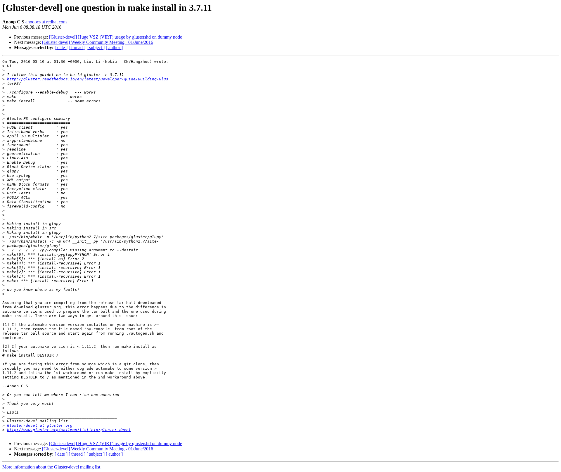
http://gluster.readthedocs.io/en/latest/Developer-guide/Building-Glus (87, 79)
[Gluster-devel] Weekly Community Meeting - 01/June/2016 (97, 42)
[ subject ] (95, 47)
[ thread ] (77, 47)
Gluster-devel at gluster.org (39, 425)
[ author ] (114, 47)
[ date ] (61, 47)
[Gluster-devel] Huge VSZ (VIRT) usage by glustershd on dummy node (115, 36)
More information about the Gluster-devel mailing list (51, 466)
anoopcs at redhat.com (46, 21)
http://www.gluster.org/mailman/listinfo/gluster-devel (69, 430)
